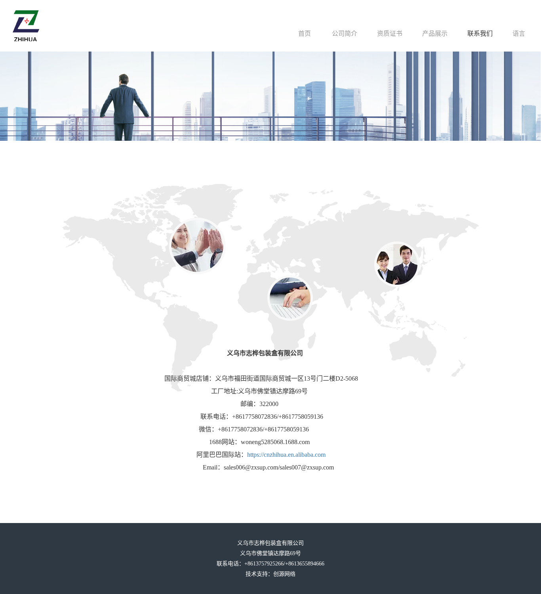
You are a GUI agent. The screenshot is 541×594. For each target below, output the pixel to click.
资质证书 (389, 33)
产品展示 (435, 33)
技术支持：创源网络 (270, 574)
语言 (518, 33)
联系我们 (480, 33)
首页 (304, 33)
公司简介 (344, 33)
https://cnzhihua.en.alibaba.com (286, 454)
